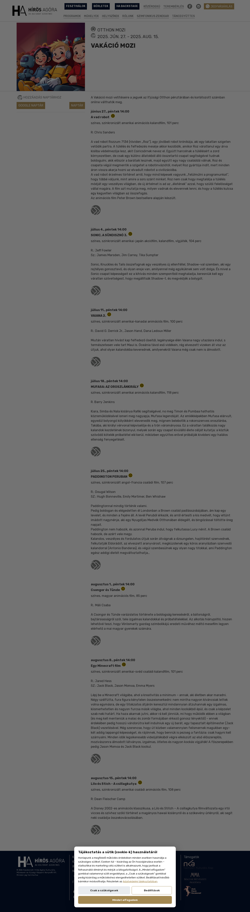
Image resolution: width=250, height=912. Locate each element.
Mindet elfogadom (125, 899)
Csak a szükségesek (104, 890)
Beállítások (152, 890)
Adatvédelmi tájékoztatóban (140, 881)
